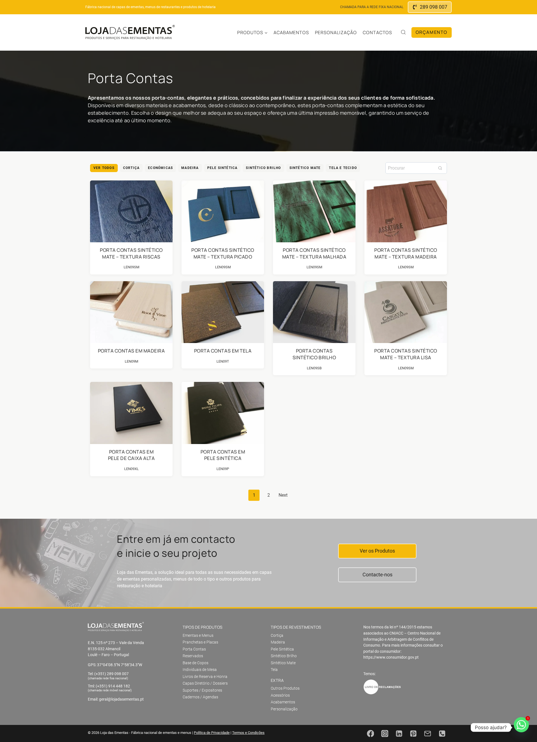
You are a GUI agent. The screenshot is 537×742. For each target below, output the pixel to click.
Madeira (190, 168)
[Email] (428, 733)
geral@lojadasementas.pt (121, 699)
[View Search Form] (403, 32)
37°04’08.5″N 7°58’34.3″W (119, 665)
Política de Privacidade (212, 733)
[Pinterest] (413, 733)
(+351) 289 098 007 (111, 673)
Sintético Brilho (263, 168)
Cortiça (131, 168)
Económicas (160, 168)
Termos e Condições (248, 733)
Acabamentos (291, 32)
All (104, 168)
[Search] (440, 167)
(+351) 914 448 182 (113, 686)
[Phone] (442, 733)
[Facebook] (370, 733)
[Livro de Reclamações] (382, 687)
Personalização (336, 32)
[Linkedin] (399, 733)
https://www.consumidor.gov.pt (391, 657)
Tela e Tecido (343, 168)
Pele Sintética (222, 168)
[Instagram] (385, 733)
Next (283, 495)
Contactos (377, 32)
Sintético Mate (305, 168)
